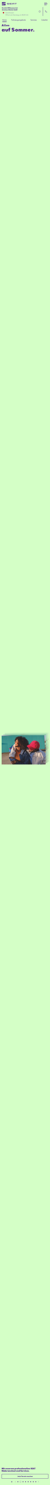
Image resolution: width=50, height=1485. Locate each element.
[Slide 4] (25, 1481)
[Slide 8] (36, 1481)
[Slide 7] (33, 1481)
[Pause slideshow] (11, 1481)
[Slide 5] (28, 1481)
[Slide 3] (23, 1481)
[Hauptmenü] (46, 4)
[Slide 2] (20, 1481)
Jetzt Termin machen (25, 1476)
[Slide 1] (18, 1481)
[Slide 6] (30, 1481)
